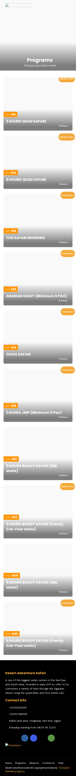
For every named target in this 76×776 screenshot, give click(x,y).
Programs (20, 763)
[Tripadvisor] (51, 738)
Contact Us (48, 763)
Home (8, 763)
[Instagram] (33, 738)
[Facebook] (24, 738)
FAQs (60, 763)
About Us (34, 763)
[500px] (42, 738)
